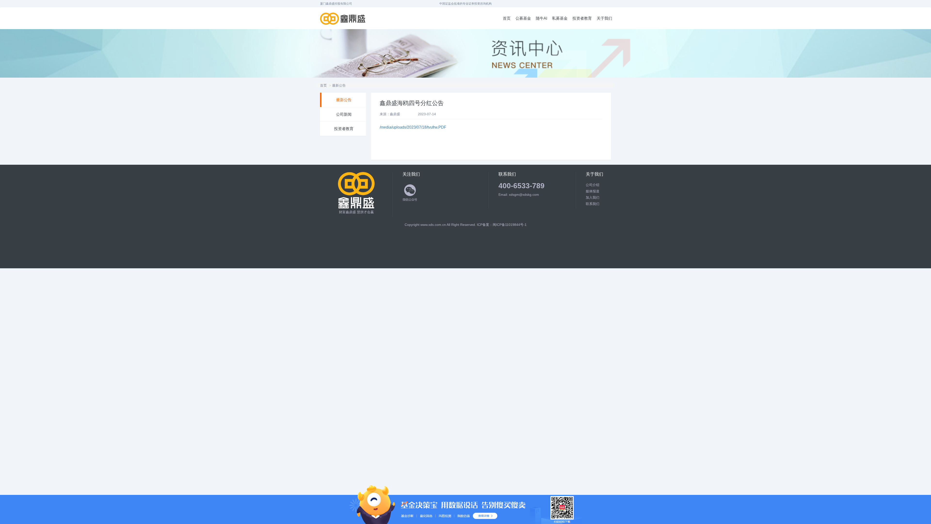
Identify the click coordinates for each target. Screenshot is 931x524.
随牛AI (541, 18)
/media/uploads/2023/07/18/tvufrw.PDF (413, 127)
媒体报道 (592, 191)
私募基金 (560, 18)
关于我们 (604, 18)
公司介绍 (592, 185)
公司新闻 (344, 114)
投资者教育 (582, 18)
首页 (507, 18)
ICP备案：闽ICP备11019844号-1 (502, 225)
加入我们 (592, 197)
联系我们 (592, 204)
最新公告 (339, 85)
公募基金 (523, 18)
